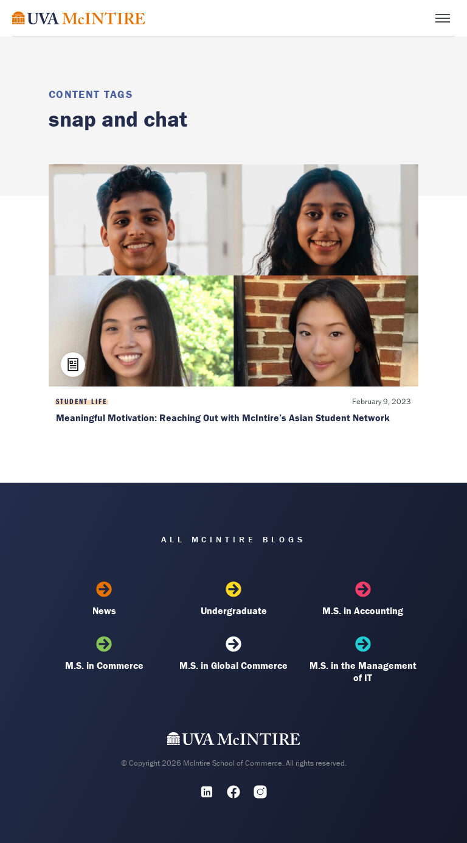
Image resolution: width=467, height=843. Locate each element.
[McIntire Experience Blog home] (78, 18)
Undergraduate (234, 610)
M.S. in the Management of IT (363, 671)
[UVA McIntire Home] (233, 741)
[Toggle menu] (443, 18)
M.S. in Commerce (104, 665)
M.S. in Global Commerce (233, 665)
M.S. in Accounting (362, 610)
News (104, 610)
